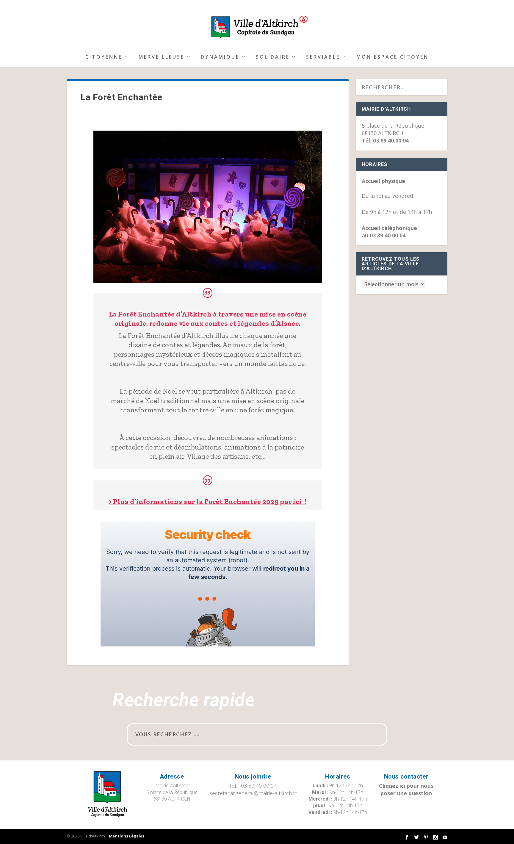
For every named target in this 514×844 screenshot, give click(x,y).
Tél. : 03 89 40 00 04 (253, 785)
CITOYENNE (103, 57)
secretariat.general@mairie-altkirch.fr (253, 793)
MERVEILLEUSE (161, 57)
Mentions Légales (126, 836)
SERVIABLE (323, 57)
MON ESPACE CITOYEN (392, 57)
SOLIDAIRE (273, 57)
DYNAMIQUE (220, 57)
